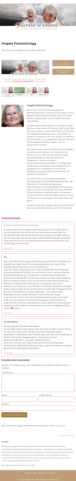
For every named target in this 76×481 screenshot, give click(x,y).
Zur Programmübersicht (63, 63)
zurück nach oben (66, 435)
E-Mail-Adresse (45, 395)
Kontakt (42, 473)
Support (27, 473)
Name (4, 395)
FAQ (34, 473)
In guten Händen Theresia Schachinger (21, 225)
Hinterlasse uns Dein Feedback (63, 71)
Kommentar (7, 372)
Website (5, 404)
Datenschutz (54, 480)
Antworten (8, 248)
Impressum (51, 473)
